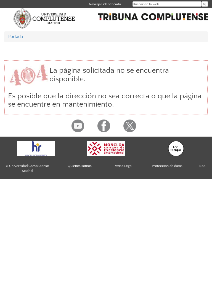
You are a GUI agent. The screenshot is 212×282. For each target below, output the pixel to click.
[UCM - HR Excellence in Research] (36, 148)
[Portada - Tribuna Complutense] (153, 16)
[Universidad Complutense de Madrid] (44, 18)
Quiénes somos (80, 166)
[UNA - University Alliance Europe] (176, 148)
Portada (15, 36)
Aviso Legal (123, 166)
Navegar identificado (105, 4)
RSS (202, 166)
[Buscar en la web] (205, 4)
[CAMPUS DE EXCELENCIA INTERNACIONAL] (106, 148)
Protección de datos (167, 166)
